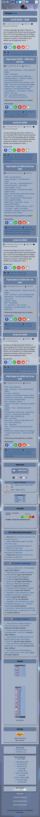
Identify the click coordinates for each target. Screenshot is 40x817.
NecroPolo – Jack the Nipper (14, 196)
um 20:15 (13, 24)
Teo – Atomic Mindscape (13, 422)
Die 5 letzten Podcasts (21, 619)
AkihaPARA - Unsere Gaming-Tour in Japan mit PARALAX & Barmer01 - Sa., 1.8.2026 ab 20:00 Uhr (19, 604)
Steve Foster (28, 369)
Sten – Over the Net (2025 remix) (15, 95)
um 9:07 (13, 66)
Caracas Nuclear (12, 546)
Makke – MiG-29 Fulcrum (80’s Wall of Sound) (19, 194)
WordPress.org (21, 752)
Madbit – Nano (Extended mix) (14, 416)
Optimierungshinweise (20, 805)
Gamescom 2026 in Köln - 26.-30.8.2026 (19, 568)
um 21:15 (15, 286)
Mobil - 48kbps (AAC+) (18, 490)
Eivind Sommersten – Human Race (16, 185)
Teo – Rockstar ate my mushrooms (16, 97)
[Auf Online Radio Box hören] (26, 477)
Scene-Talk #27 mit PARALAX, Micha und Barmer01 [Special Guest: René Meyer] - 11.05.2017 (19, 639)
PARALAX (27, 24)
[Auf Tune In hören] (20, 477)
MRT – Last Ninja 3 (11, 418)
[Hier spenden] (20, 734)
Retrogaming (21, 780)
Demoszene (21, 764)
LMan (15, 157)
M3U (26, 485)
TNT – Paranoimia (11, 424)
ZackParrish (7, 161)
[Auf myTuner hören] (24, 477)
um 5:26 (14, 383)
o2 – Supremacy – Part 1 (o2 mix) (15, 305)
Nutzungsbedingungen (20, 801)
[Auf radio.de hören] (13, 477)
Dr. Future (20, 52)
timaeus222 (7, 371)
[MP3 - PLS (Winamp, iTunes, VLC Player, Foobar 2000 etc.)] (7, 486)
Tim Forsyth (28, 159)
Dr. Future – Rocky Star (12, 393)
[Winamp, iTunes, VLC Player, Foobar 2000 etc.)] (7, 490)
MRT (23, 157)
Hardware (21, 771)
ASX (12, 487)
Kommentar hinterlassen (10, 26)
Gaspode (29, 367)
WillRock (17, 371)
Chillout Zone (11, 599)
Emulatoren (20, 766)
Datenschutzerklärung (20, 797)
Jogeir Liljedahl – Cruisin (13, 187)
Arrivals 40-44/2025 (20, 335)
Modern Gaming (21, 773)
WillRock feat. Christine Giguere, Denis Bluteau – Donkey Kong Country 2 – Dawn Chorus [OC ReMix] (20, 433)
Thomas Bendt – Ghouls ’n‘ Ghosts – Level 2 (19, 206)
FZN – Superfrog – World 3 (13, 402)
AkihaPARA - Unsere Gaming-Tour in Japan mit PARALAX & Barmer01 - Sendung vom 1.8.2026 (19, 595)
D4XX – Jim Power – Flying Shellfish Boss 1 (19, 183)
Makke (20, 157)
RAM (31, 485)
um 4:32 (14, 173)
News (9, 112)
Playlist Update (26, 54)
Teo (32, 54)
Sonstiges (20, 782)
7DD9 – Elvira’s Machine (12, 387)
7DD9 (11, 155)
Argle (11, 52)
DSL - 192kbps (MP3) (17, 485)
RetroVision (10, 581)
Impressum (20, 793)
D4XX (15, 52)
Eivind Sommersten (29, 52)
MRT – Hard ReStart (11, 303)
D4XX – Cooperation (11, 74)
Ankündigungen (21, 762)
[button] (4, 2)
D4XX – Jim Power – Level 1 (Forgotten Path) (19, 294)
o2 (16, 275)
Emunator (7, 54)
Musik (21, 775)
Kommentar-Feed (21, 750)
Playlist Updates (16, 112)
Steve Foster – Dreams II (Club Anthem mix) (19, 420)
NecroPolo (28, 157)
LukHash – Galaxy (10, 301)
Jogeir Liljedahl (8, 157)
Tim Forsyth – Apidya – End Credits (16, 208)
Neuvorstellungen (15, 54)
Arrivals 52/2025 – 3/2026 (20, 20)
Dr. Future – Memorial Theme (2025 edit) (18, 76)
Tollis (13, 371)
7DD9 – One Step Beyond (13, 177)
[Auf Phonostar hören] (16, 477)
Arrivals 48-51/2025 (20, 123)
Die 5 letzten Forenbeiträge (20, 563)
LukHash (20, 272)
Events (21, 769)
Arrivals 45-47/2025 (20, 240)
